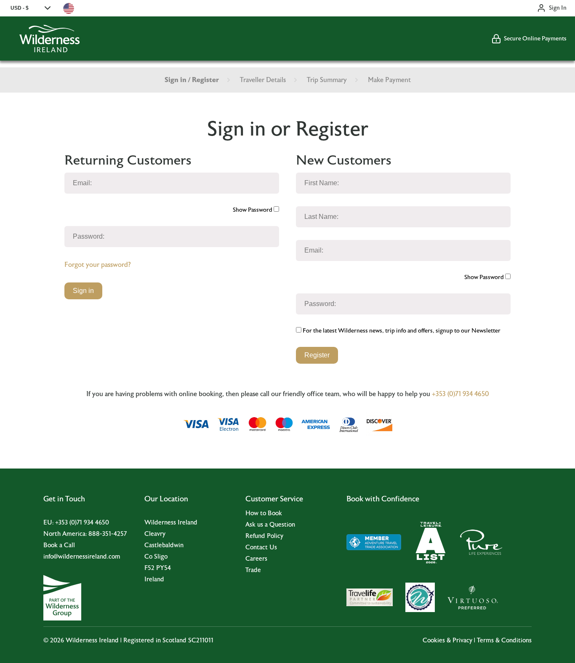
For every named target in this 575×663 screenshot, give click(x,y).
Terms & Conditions (504, 640)
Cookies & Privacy (447, 640)
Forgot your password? (97, 265)
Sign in (83, 290)
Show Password (253, 210)
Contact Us (261, 547)
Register (317, 355)
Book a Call (59, 545)
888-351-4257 (107, 534)
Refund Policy (264, 536)
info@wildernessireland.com (81, 556)
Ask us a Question (270, 524)
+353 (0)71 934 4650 (460, 394)
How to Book (263, 513)
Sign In (558, 8)
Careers (256, 558)
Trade (253, 570)
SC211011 (200, 640)
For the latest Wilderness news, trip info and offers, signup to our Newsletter (400, 331)
